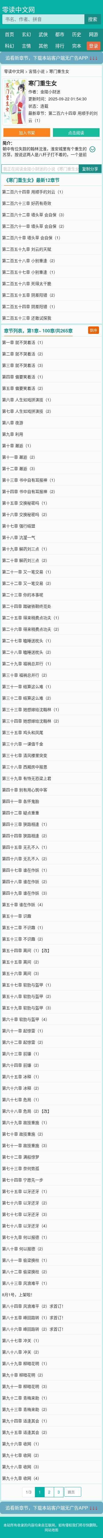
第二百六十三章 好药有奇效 (26, 203)
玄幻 (26, 34)
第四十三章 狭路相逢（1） (25, 824)
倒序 (93, 330)
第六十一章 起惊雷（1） (23, 1030)
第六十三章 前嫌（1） (21, 1053)
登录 (93, 45)
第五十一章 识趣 (16, 916)
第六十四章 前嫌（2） (21, 1065)
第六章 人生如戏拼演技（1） (28, 399)
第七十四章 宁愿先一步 (22, 1180)
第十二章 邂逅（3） (19, 468)
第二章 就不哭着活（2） (23, 354)
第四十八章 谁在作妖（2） (25, 881)
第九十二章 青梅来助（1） (25, 1398)
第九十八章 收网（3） (21, 1466)
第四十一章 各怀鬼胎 (20, 801)
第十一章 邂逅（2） (19, 457)
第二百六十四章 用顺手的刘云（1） (34, 191)
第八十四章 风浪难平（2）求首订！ (34, 1306)
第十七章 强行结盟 (18, 526)
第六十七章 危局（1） (21, 1099)
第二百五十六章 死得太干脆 (26, 283)
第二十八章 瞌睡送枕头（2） (28, 652)
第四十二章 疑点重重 (20, 812)
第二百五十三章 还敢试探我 (26, 318)
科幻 (9, 45)
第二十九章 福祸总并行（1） (28, 663)
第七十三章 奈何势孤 (20, 1168)
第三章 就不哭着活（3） (23, 365)
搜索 (92, 19)
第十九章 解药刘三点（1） (25, 549)
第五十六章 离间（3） (21, 973)
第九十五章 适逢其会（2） (25, 1432)
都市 (59, 34)
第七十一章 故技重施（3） (25, 1145)
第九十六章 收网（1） (21, 1444)
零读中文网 (18, 9)
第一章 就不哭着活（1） (23, 342)
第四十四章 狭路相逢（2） (25, 835)
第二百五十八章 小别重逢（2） (30, 260)
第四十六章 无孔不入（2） (25, 858)
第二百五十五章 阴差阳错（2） (30, 295)
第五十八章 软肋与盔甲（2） (28, 996)
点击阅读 (76, 132)
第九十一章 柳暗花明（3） (25, 1386)
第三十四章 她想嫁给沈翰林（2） (32, 721)
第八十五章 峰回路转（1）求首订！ (34, 1317)
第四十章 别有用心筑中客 (24, 790)
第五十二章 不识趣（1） (23, 927)
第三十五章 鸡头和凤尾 (22, 732)
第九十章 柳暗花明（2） (23, 1375)
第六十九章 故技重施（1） (25, 1122)
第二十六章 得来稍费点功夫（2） (32, 629)
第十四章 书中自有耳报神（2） (30, 491)
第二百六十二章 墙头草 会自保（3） (34, 214)
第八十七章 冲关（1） (21, 1340)
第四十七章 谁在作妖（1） (25, 870)
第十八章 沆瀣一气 (18, 537)
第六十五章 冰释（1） (21, 1076)
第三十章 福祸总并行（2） (25, 675)
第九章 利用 (12, 434)
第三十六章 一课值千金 (22, 744)
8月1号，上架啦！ (18, 1294)
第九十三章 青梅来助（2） (25, 1409)
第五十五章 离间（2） (21, 962)
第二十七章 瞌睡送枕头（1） (28, 640)
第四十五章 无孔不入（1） (25, 847)
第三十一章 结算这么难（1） (28, 686)
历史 (76, 34)
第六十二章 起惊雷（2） (23, 1042)
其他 (43, 45)
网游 (93, 34)
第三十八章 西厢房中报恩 (24, 767)
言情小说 (37, 71)
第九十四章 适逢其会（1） (25, 1421)
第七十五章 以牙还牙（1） (25, 1191)
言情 (26, 45)
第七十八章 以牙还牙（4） (25, 1226)
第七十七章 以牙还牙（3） (25, 1214)
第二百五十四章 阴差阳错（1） (30, 306)
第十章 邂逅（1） (17, 445)
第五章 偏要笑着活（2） (23, 388)
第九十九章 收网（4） (21, 1478)
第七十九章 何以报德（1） (25, 1237)
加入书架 (27, 132)
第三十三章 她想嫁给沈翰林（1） (32, 709)
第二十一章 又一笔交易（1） (28, 572)
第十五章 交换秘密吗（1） (25, 503)
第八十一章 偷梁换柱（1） (25, 1260)
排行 (59, 45)
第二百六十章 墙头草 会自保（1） (32, 237)
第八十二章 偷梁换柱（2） (25, 1271)
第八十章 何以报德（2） (23, 1248)
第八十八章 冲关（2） (21, 1352)
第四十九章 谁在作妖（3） (25, 893)
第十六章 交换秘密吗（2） (25, 514)
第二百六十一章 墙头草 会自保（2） (34, 226)
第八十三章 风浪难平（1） (25, 1283)
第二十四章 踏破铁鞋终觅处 (26, 606)
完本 (76, 45)
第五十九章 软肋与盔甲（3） (28, 1008)
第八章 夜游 (12, 422)
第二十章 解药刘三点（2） (25, 560)
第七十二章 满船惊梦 (20, 1157)
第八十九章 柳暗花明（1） (25, 1363)
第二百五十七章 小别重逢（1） (30, 272)
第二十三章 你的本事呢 (22, 594)
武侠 (43, 34)
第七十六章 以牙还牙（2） (25, 1203)
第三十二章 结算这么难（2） (28, 698)
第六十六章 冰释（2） (21, 1088)
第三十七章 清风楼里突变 (24, 755)
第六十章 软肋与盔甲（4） (25, 1019)
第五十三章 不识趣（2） (23, 939)
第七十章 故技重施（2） (23, 1134)
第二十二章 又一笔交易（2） (28, 583)
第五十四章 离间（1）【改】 (27, 950)
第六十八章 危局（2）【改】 (27, 1111)
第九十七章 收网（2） (21, 1455)
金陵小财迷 (50, 91)
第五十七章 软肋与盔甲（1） (28, 985)
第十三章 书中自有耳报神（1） (30, 480)
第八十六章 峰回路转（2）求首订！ (34, 1329)
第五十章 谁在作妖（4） (23, 904)
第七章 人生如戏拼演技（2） (28, 411)
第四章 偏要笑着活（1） (23, 376)
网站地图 (51, 1529)
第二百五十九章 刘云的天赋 (26, 249)
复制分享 (90, 169)
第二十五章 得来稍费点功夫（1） (32, 617)
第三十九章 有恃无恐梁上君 (26, 778)
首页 (9, 34)
